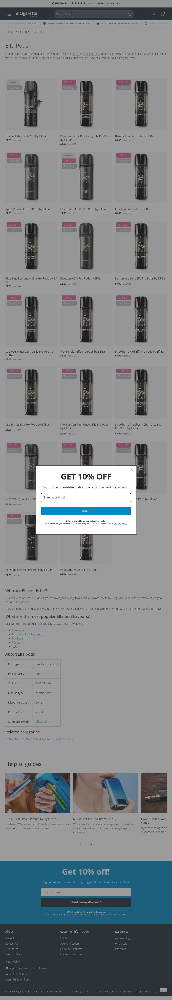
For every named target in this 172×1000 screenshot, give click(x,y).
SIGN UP (86, 511)
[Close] (132, 470)
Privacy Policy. (120, 523)
